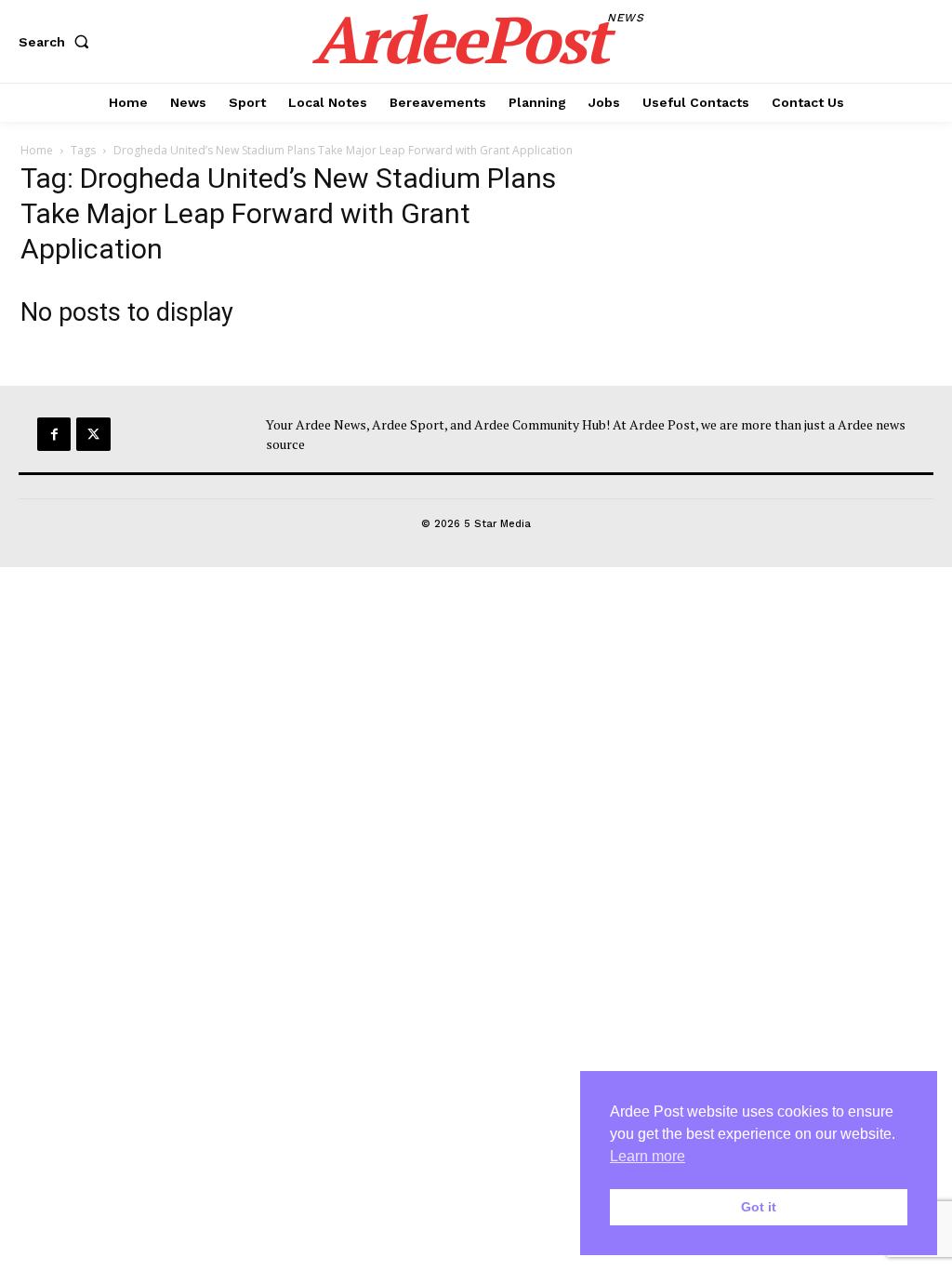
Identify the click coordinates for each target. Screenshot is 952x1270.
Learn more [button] (647, 1156)
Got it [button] (758, 1206)
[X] (93, 434)
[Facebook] (54, 434)
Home (36, 150)
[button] (58, 41)
